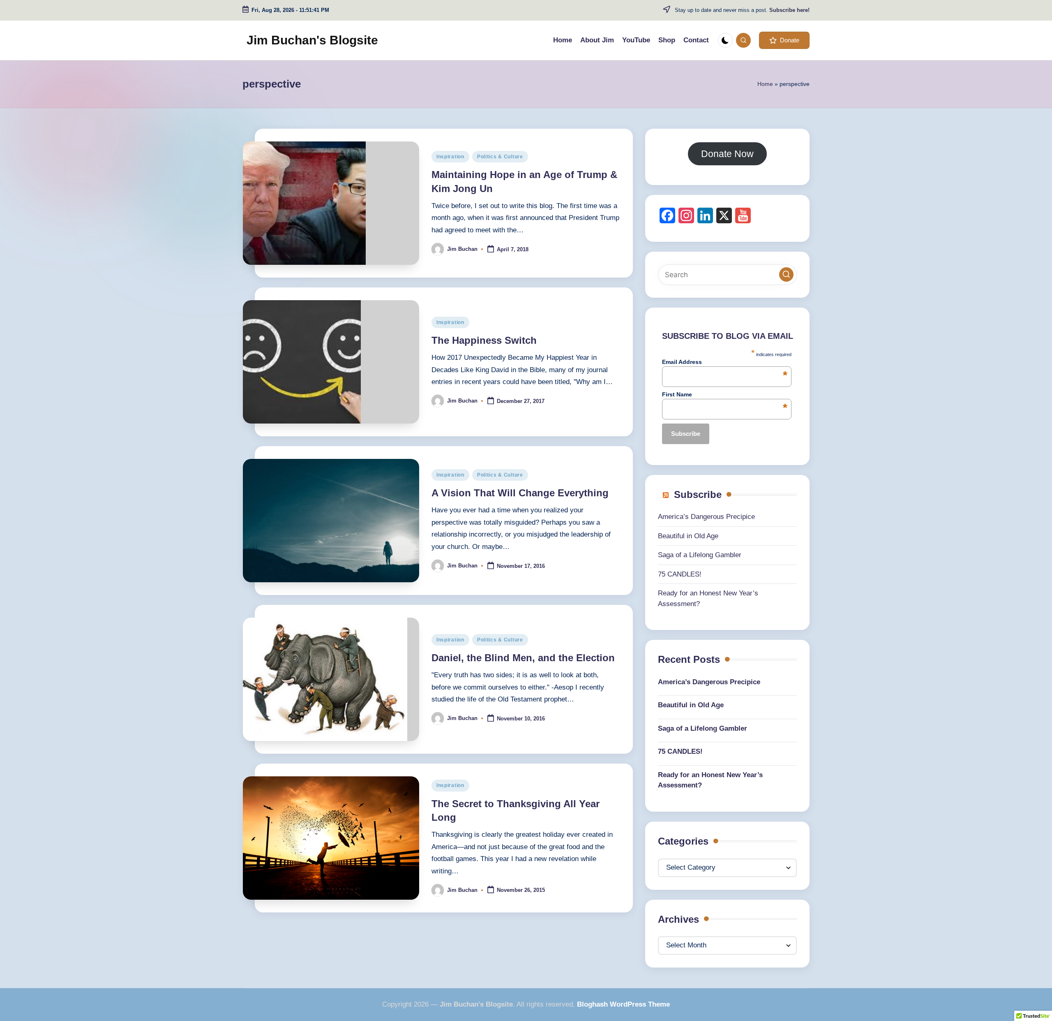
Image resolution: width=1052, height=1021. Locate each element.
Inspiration (450, 157)
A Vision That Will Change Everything (520, 492)
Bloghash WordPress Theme (623, 1004)
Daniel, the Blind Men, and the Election (523, 657)
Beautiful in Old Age (688, 536)
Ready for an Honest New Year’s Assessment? (710, 780)
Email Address (724, 362)
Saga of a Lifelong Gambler (699, 555)
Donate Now (727, 153)
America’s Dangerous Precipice (706, 517)
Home (765, 84)
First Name (724, 394)
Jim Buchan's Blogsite (312, 40)
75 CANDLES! (679, 574)
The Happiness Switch (484, 340)
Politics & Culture (500, 157)
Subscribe (698, 494)
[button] (784, 40)
